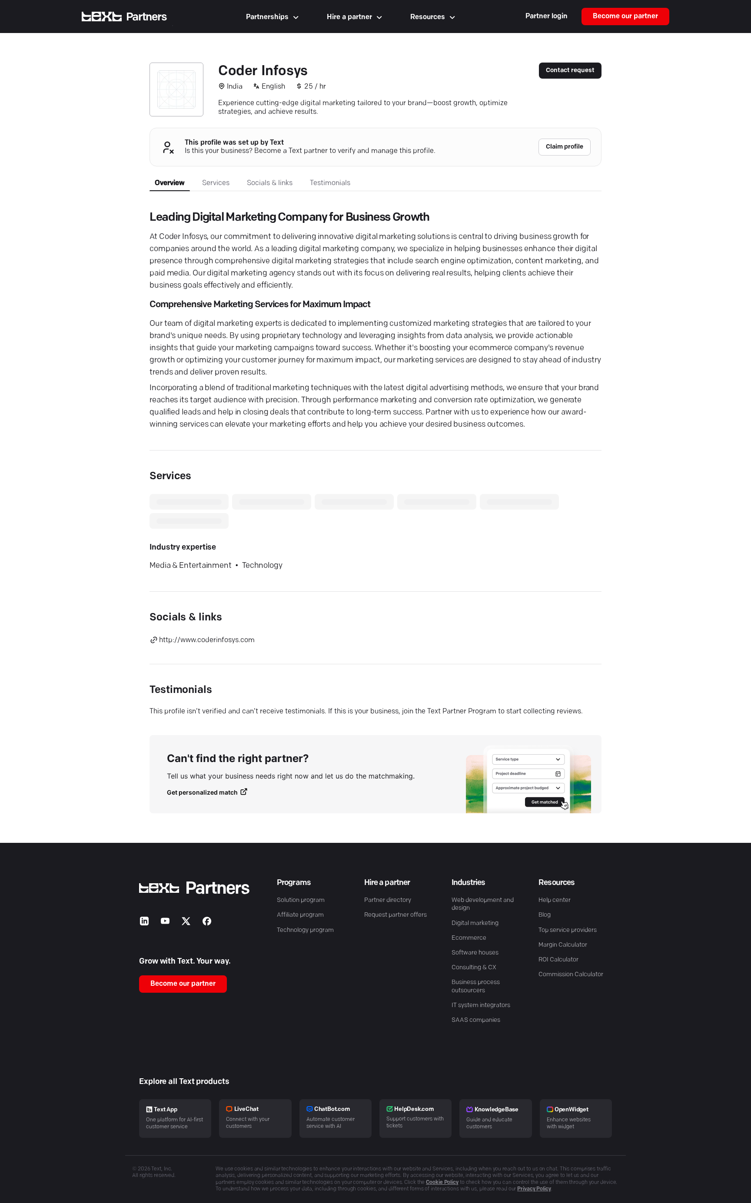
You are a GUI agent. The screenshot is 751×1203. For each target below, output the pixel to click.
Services (215, 183)
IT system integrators (481, 1005)
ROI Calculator (558, 960)
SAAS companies (476, 1020)
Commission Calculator (570, 974)
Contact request (570, 70)
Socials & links (269, 183)
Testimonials (330, 183)
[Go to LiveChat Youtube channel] (165, 923)
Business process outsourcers (476, 986)
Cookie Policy (442, 1182)
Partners (146, 17)
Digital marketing (475, 923)
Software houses (475, 953)
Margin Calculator (562, 945)
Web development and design (483, 904)
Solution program (301, 900)
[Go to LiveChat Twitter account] (186, 923)
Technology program (305, 930)
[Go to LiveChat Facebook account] (207, 923)
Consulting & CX (474, 967)
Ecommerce (469, 938)
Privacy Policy (534, 1189)
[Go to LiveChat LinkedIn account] (144, 923)
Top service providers (567, 930)
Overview (170, 183)
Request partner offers (395, 915)
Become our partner (625, 16)
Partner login (546, 16)
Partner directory (387, 900)
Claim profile (564, 147)
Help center (554, 900)
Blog (544, 915)
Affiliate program (300, 915)
